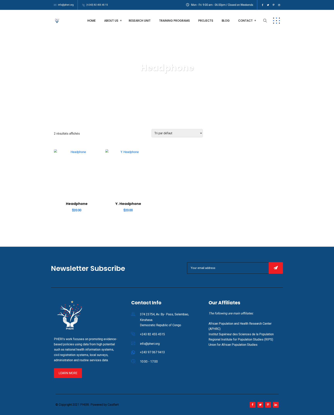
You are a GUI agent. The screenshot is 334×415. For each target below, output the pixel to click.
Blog (226, 21)
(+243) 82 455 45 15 (97, 4)
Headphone (77, 203)
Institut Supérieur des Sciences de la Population (241, 334)
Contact (245, 21)
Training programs (174, 21)
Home (91, 21)
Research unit (140, 21)
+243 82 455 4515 (152, 334)
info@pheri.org (66, 4)
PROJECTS (205, 21)
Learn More (68, 373)
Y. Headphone (128, 203)
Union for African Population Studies (233, 345)
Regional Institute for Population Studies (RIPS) (241, 339)
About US (111, 21)
